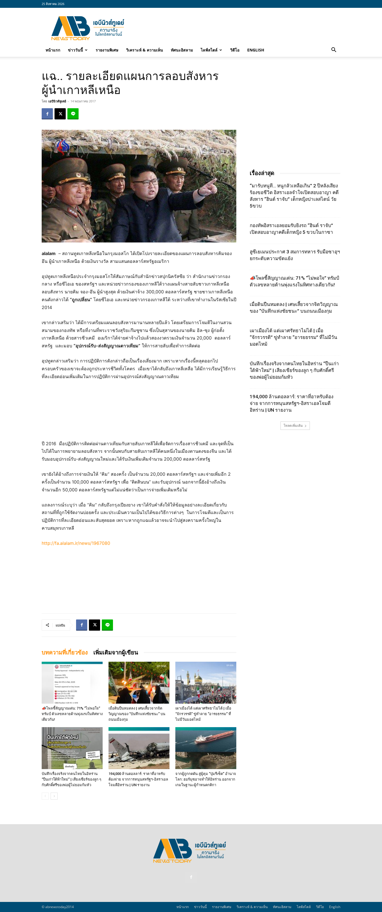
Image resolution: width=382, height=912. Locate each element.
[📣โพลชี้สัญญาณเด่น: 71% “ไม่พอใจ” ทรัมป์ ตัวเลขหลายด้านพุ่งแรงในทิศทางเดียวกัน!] (72, 683)
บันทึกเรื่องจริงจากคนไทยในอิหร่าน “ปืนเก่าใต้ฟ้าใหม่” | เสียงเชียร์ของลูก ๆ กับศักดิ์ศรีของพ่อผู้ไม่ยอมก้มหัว (71, 779)
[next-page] (54, 796)
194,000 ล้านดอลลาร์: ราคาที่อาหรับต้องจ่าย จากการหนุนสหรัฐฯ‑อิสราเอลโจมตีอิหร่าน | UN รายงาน (138, 779)
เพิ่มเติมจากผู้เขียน (115, 652)
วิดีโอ (234, 50)
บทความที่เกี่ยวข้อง (65, 652)
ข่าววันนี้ (75, 50)
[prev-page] (45, 796)
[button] (333, 50)
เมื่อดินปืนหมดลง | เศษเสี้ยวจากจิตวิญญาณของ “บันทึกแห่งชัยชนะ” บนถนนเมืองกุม (137, 714)
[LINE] (73, 113)
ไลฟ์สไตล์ (209, 50)
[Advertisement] (238, 28)
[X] (60, 113)
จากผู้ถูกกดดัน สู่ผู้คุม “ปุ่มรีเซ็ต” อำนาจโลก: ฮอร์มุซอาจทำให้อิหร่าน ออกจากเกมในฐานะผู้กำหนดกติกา (205, 779)
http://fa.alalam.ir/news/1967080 (76, 543)
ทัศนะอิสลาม (182, 50)
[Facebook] (47, 113)
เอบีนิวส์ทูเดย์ (57, 101)
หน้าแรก (53, 50)
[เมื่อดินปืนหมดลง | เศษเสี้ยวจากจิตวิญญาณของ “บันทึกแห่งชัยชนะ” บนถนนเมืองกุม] (139, 683)
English (255, 50)
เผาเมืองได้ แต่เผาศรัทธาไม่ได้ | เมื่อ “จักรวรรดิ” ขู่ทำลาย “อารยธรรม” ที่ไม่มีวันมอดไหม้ (203, 714)
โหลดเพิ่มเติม (293, 425)
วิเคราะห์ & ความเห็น (144, 50)
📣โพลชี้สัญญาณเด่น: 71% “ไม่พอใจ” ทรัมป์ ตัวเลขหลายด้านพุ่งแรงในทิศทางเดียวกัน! (72, 714)
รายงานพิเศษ (107, 50)
